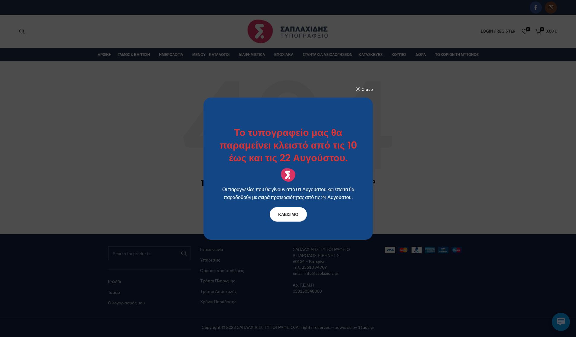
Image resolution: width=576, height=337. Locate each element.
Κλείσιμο (288, 214)
